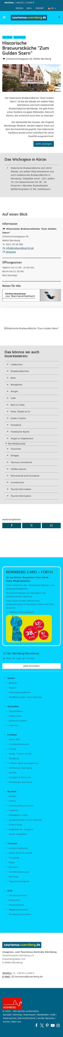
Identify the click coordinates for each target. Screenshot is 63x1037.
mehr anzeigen (43, 144)
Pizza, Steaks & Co (20, 411)
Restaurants (15, 716)
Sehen (11, 678)
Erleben (12, 735)
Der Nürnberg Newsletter (23, 653)
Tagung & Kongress (18, 881)
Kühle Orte (14, 739)
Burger (14, 391)
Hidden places (18, 469)
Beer (13, 378)
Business (13, 876)
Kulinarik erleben (17, 720)
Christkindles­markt (18, 872)
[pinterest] (47, 1025)
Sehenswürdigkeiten (19, 692)
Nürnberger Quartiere (20, 782)
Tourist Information (21, 489)
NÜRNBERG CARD (18, 815)
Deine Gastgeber (17, 834)
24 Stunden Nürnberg (20, 768)
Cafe (13, 398)
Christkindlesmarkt (18, 744)
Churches (16, 449)
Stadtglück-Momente (19, 777)
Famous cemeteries (21, 462)
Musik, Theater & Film (20, 753)
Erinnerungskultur (18, 848)
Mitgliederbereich (18, 909)
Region (12, 687)
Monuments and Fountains (25, 476)
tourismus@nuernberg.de (28, 976)
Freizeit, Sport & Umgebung (23, 763)
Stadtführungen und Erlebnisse (25, 697)
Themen (12, 843)
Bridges (15, 455)
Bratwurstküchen (20, 371)
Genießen (13, 706)
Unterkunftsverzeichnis (20, 805)
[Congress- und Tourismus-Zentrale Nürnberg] (28, 17)
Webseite (10, 252)
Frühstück (16, 425)
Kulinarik (13, 867)
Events (12, 749)
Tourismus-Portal (17, 895)
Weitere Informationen (21, 612)
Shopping (13, 758)
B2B (28, 8)
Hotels (12, 801)
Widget (12, 796)
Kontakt (40, 8)
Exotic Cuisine (18, 418)
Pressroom (14, 900)
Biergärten (16, 384)
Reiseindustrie (16, 905)
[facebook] (36, 1025)
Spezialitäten (15, 711)
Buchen (11, 791)
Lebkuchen (17, 364)
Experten (13, 725)
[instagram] (58, 1025)
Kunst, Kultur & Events (20, 853)
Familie (12, 772)
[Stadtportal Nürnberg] (31, 1003)
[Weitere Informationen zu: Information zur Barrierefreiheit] (31, 295)
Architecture (17, 482)
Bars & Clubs (17, 405)
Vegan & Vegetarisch (22, 438)
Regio (11, 862)
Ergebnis (13, 810)
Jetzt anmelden (31, 666)
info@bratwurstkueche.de (19, 248)
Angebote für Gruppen (20, 829)
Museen (12, 683)
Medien (19, 8)
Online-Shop (15, 824)
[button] (11, 525)
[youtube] (52, 1025)
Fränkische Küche (20, 432)
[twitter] (41, 1025)
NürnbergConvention (19, 914)
